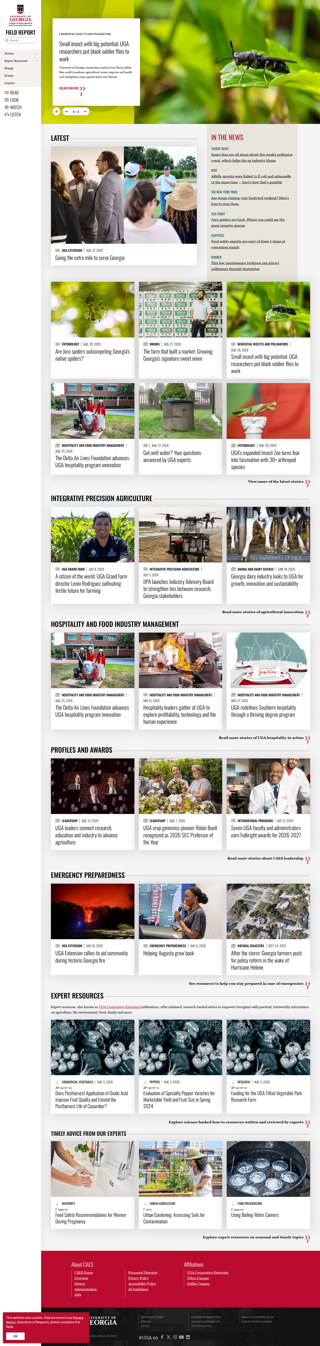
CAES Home (83, 1272)
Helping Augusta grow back (168, 952)
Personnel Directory (143, 1272)
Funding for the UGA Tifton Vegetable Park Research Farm (266, 1096)
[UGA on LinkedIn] (188, 1338)
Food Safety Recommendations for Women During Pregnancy (90, 1218)
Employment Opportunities (206, 1317)
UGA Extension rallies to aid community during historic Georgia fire (91, 956)
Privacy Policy (138, 1278)
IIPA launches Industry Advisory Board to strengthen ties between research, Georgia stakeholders (178, 588)
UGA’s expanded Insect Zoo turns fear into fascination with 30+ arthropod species (265, 459)
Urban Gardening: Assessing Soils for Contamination (174, 1218)
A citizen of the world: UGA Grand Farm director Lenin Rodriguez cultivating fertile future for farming (91, 583)
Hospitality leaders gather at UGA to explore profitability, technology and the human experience (179, 714)
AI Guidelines (138, 1289)
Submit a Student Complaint (256, 1321)
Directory (146, 1321)
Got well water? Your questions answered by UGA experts (89, 47)
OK (15, 1336)
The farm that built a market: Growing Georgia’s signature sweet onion (178, 355)
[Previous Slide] (66, 111)
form (9, 1326)
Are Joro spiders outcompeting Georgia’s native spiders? (92, 355)
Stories (9, 53)
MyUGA (145, 1326)
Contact (9, 83)
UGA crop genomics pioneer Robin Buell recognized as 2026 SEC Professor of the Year (180, 834)
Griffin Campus (198, 1284)
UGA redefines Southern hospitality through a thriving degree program (263, 711)
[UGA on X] (169, 1338)
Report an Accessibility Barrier (257, 1317)
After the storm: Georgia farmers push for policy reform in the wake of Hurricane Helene (266, 960)
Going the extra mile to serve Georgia (89, 257)
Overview (81, 1278)
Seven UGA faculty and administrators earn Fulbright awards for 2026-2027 (266, 831)
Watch (15, 107)
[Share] (191, 151)
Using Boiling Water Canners (255, 1215)
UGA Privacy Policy (201, 1326)
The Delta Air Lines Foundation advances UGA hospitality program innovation (92, 461)
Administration (85, 1289)
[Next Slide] (85, 111)
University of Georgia (99, 1321)
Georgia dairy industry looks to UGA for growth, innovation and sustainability (267, 580)
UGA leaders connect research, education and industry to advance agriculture (86, 834)
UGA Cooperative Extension (119, 1007)
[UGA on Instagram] (175, 1338)
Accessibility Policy (142, 1284)
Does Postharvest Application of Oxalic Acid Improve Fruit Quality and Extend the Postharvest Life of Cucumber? (91, 1099)
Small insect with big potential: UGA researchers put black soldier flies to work (265, 363)
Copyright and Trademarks (205, 1321)
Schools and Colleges (152, 1317)
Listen (15, 114)
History (80, 1284)
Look (14, 99)
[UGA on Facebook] (162, 1338)
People (9, 68)
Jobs (77, 1295)
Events (8, 75)
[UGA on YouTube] (182, 1338)
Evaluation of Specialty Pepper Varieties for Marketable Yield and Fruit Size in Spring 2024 (179, 1099)
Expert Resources (16, 60)
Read (14, 92)
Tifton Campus (198, 1278)
